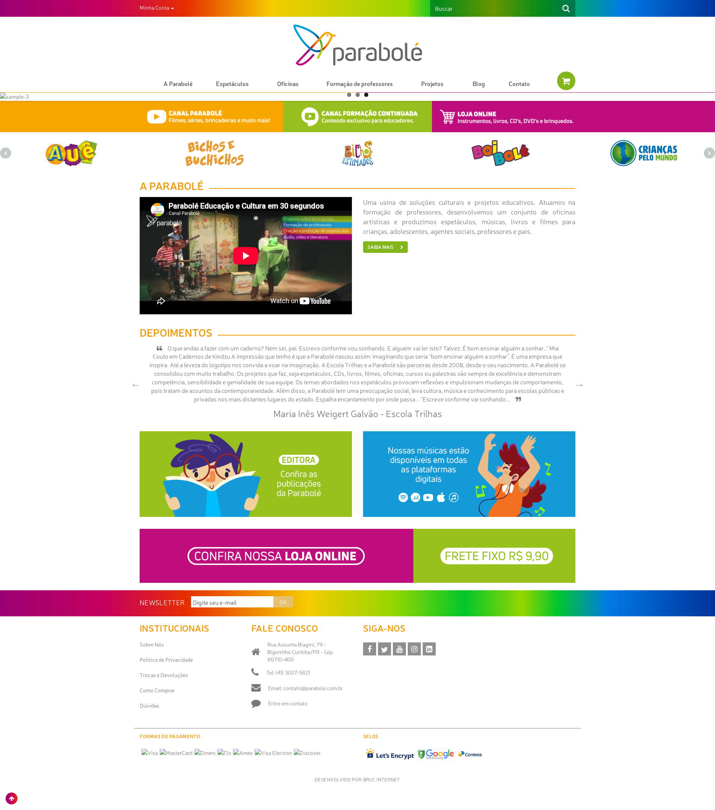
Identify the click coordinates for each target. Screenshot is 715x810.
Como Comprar (157, 690)
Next (577, 381)
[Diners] (205, 752)
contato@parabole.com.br (313, 687)
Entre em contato (288, 703)
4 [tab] (374, 425)
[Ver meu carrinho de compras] (566, 81)
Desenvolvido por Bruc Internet (357, 779)
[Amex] (243, 752)
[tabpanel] (357, 382)
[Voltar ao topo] (12, 798)
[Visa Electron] (273, 752)
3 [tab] (363, 425)
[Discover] (307, 752)
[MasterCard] (176, 752)
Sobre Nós (152, 644)
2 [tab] (352, 425)
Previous (134, 381)
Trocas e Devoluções (164, 675)
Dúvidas (149, 705)
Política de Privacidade (166, 659)
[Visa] (150, 752)
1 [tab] (340, 425)
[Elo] (224, 752)
